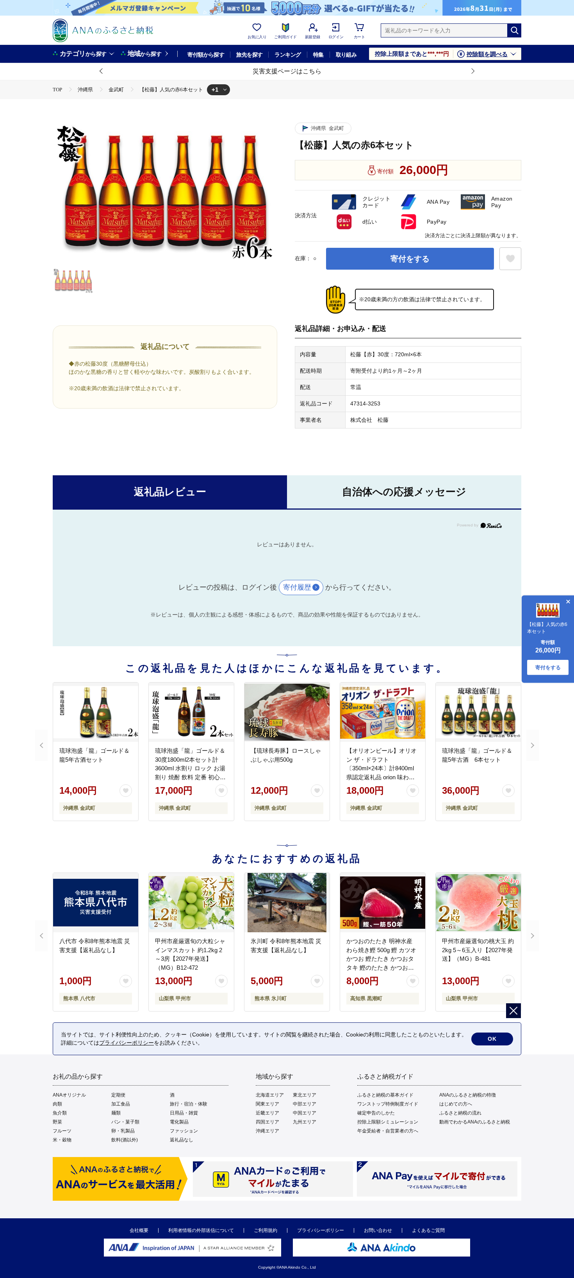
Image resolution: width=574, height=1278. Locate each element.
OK (492, 1039)
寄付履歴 (297, 587)
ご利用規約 (265, 1230)
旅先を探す (249, 55)
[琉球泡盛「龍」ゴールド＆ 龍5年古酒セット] (95, 712)
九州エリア (304, 1122)
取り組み (346, 55)
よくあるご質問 (428, 1230)
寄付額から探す (205, 55)
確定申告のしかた (376, 1113)
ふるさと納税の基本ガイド (385, 1095)
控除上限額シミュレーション (387, 1122)
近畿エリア (267, 1113)
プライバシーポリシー (320, 1230)
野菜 (57, 1122)
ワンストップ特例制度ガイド (387, 1104)
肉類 (57, 1104)
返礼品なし (181, 1140)
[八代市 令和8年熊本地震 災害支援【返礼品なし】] (95, 902)
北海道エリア (270, 1095)
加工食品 (120, 1104)
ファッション (184, 1131)
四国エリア (267, 1122)
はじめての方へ (455, 1104)
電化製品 (179, 1122)
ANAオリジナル (69, 1095)
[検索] (514, 30)
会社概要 (139, 1230)
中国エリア (304, 1113)
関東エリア (267, 1104)
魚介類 (60, 1113)
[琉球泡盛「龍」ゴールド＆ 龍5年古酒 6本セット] (478, 712)
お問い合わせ (378, 1230)
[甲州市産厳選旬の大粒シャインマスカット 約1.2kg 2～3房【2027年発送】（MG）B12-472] (191, 902)
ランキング (288, 55)
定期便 (118, 1095)
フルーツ (62, 1131)
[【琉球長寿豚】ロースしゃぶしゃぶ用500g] (287, 712)
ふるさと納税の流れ (460, 1113)
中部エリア (304, 1104)
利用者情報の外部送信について (201, 1230)
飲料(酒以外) (124, 1140)
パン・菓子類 (125, 1122)
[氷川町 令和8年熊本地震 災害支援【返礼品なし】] (287, 902)
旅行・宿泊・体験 (188, 1104)
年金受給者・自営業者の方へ (387, 1131)
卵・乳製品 (123, 1131)
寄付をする (410, 258)
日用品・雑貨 (184, 1113)
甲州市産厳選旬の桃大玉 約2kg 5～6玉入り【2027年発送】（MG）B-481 (478, 950)
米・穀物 (62, 1140)
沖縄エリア (267, 1131)
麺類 (116, 1113)
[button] (101, 71)
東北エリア (304, 1095)
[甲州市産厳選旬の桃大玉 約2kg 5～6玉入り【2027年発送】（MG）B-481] (478, 902)
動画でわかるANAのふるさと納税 (474, 1122)
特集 (318, 55)
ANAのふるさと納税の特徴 (467, 1095)
